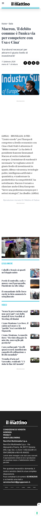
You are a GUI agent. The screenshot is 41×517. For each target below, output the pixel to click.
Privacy (7, 435)
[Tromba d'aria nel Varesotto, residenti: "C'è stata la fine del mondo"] (34, 360)
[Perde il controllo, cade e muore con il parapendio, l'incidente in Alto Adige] (34, 283)
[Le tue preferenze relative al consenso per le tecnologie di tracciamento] (37, 513)
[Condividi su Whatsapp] (37, 63)
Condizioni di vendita (14, 429)
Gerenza (7, 432)
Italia (11, 23)
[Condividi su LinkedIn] (29, 63)
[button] (20, 247)
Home (4, 23)
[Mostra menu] (3, 3)
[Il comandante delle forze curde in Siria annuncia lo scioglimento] (34, 294)
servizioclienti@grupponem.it (16, 482)
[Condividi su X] (33, 63)
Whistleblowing (11, 437)
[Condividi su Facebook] (25, 63)
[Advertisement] (20, 14)
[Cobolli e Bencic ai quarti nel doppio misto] (34, 273)
